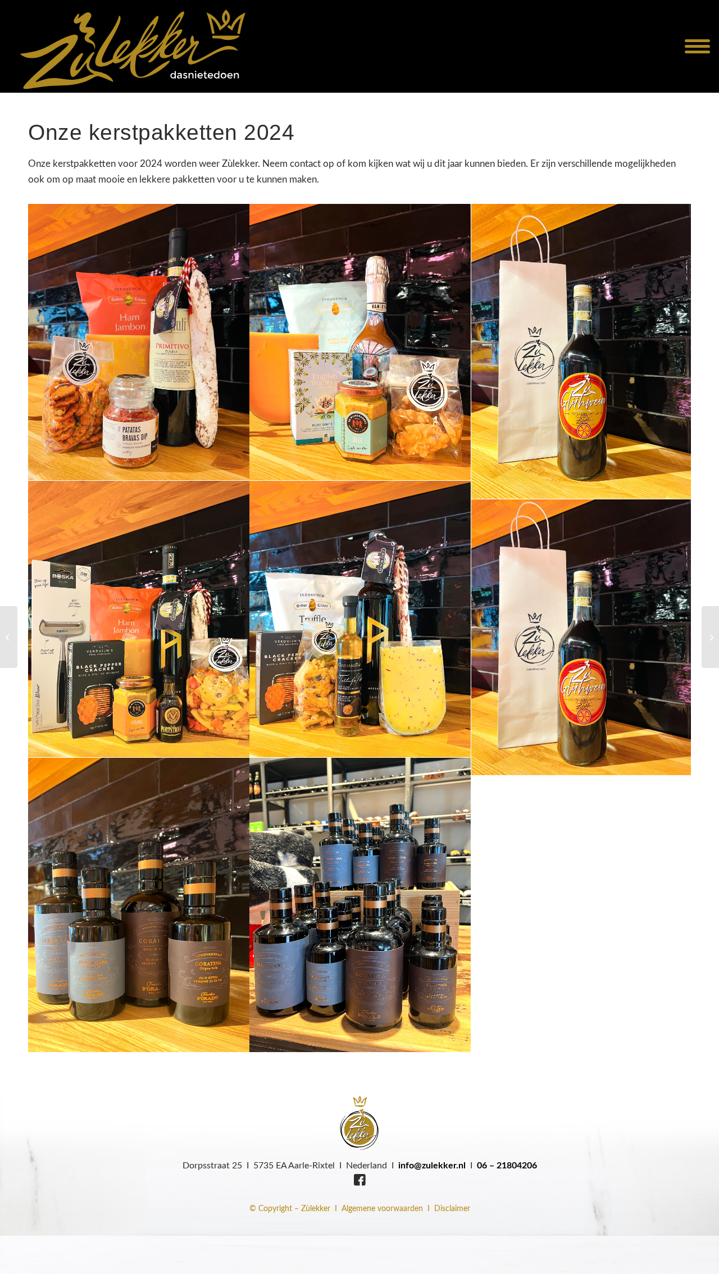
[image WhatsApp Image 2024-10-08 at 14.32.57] (139, 619)
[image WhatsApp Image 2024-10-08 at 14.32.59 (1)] (139, 905)
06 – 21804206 (507, 1165)
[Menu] (690, 46)
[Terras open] (8, 637)
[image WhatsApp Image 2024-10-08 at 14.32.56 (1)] (360, 342)
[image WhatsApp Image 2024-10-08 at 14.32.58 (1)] (360, 619)
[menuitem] (690, 46)
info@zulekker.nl (432, 1165)
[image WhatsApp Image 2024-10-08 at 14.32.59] (360, 905)
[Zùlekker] (132, 46)
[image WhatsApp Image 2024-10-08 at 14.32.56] (582, 351)
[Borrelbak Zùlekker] (710, 637)
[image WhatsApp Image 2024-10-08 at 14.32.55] (139, 342)
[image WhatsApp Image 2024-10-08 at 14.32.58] (582, 637)
